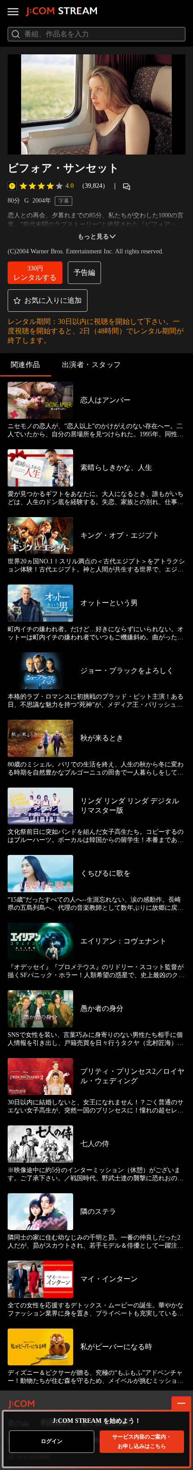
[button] (35, 272)
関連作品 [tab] (25, 364)
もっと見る (93, 236)
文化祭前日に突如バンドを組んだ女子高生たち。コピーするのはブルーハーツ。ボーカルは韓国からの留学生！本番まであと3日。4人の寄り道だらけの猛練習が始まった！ (96, 836)
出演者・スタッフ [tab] (91, 364)
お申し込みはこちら (141, 1441)
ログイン (51, 1441)
